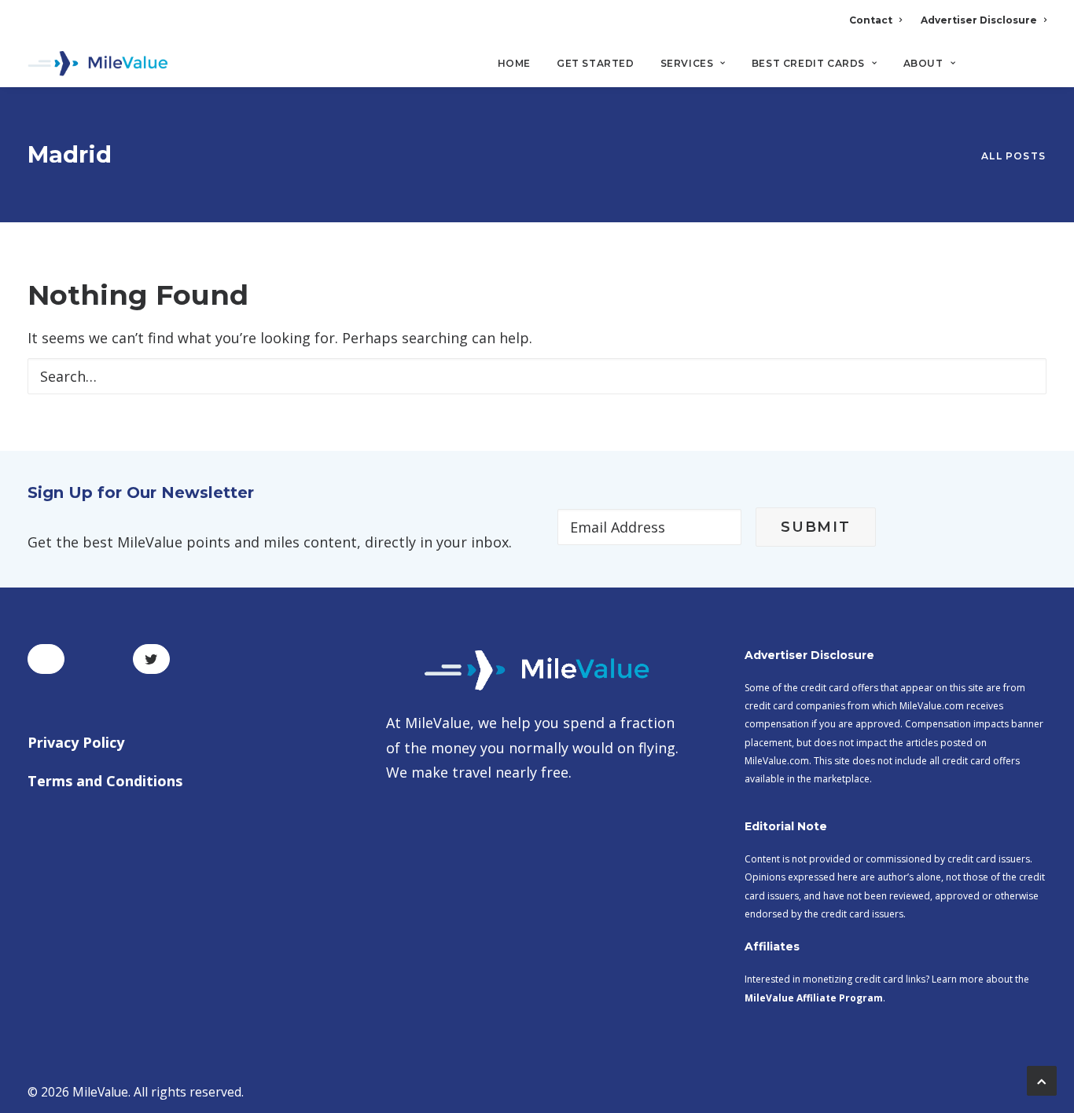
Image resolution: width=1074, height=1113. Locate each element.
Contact (870, 20)
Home (514, 63)
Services (687, 63)
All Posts (1013, 156)
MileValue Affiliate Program (814, 998)
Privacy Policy (76, 742)
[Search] (1035, 69)
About (923, 63)
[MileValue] (98, 63)
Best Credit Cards (808, 63)
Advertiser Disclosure (979, 20)
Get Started (595, 63)
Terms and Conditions (105, 780)
